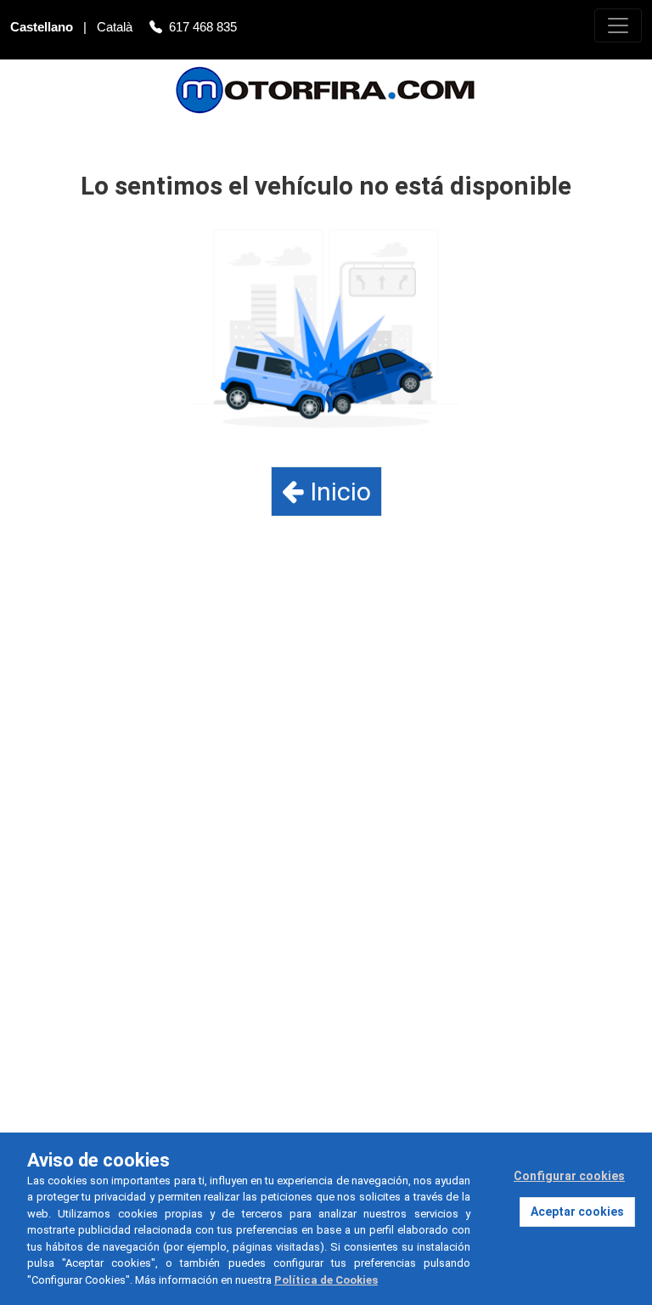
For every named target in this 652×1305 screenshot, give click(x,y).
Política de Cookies (326, 1280)
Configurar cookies (569, 1176)
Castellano (43, 27)
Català (116, 27)
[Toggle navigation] (618, 25)
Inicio (337, 491)
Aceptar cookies (577, 1211)
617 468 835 (203, 27)
